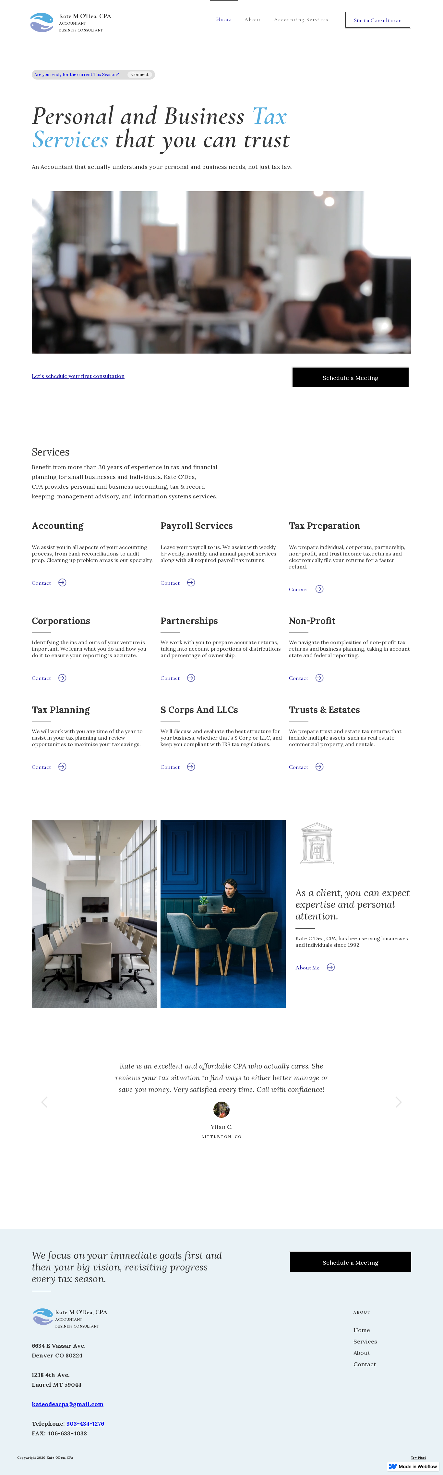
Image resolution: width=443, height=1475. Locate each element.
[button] (45, 1102)
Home (224, 19)
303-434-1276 (85, 1423)
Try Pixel (418, 1458)
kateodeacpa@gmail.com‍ (67, 1404)
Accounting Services (301, 19)
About (253, 19)
